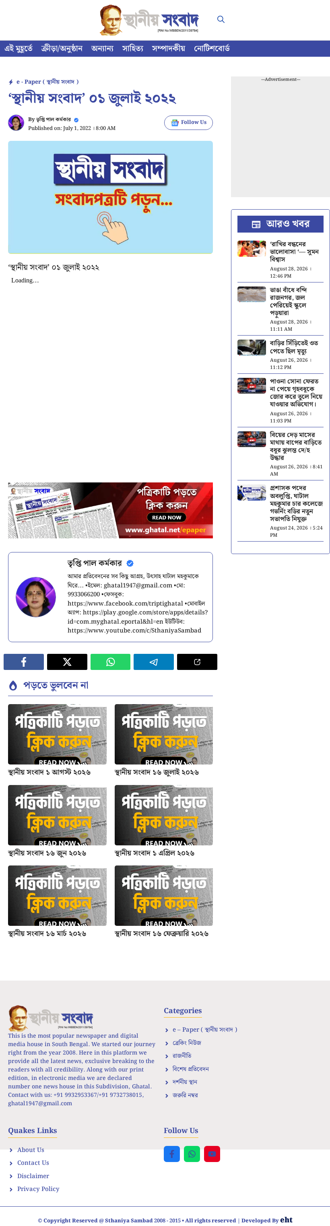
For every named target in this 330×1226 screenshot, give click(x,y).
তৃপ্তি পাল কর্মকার (53, 119)
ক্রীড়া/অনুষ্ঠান (61, 49)
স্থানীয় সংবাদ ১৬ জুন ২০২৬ (47, 853)
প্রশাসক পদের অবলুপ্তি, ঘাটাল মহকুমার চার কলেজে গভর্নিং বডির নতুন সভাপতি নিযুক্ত (296, 503)
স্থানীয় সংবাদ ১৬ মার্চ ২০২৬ (47, 934)
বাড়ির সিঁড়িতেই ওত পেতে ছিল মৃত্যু (294, 347)
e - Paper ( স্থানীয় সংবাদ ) (47, 82)
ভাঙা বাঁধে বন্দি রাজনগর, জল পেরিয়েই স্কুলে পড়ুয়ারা (288, 302)
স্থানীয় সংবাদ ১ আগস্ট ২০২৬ (49, 772)
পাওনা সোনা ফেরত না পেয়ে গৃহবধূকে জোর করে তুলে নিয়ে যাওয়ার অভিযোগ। (296, 393)
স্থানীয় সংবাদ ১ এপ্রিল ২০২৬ (154, 853)
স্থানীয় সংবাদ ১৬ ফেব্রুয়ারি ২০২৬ (161, 934)
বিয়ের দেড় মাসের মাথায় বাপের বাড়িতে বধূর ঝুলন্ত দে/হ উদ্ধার (296, 447)
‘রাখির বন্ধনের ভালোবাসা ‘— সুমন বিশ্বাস (294, 252)
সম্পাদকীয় (168, 49)
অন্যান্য (102, 49)
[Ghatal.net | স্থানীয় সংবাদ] (151, 20)
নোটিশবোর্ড (212, 49)
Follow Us (193, 122)
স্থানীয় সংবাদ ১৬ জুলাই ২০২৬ (157, 772)
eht (286, 1220)
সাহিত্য (132, 49)
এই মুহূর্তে (18, 49)
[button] (221, 20)
